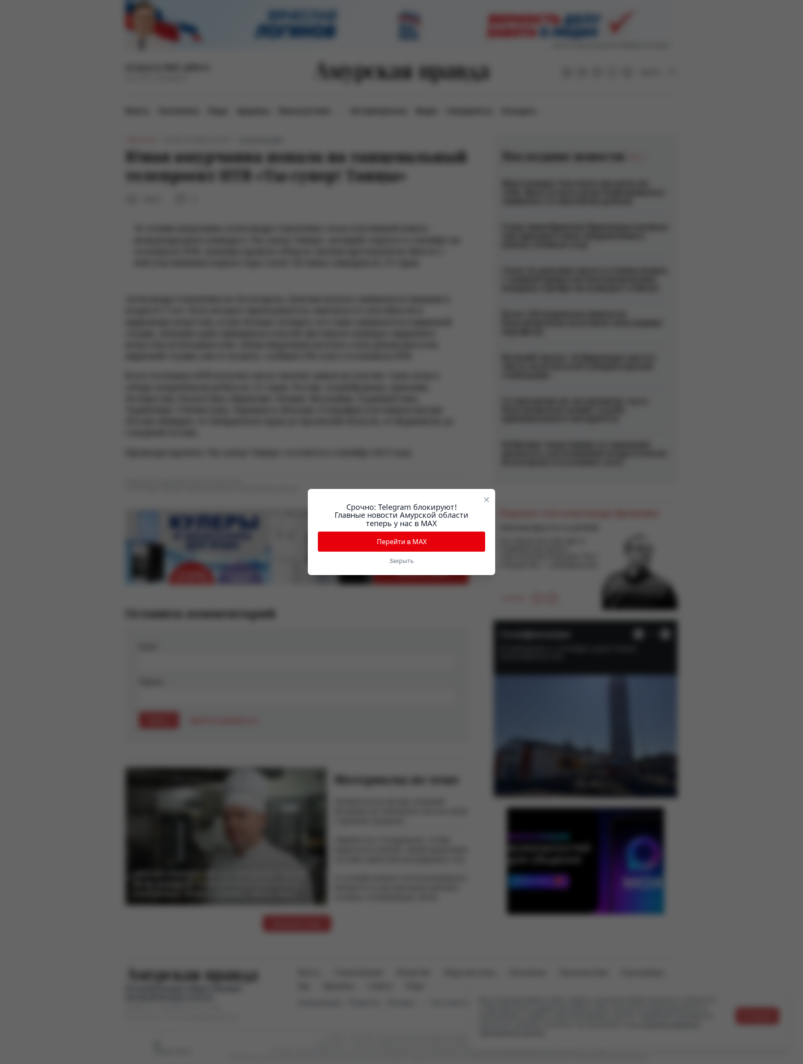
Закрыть (401, 561)
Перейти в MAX (402, 541)
